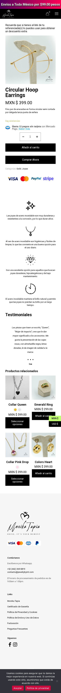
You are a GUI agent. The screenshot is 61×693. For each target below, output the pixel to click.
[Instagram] (15, 645)
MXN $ (53, 418)
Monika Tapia (13, 601)
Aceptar (18, 688)
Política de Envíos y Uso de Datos (23, 617)
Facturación (12, 623)
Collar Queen (17, 404)
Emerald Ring (43, 404)
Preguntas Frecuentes (17, 629)
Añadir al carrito (30, 147)
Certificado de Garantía (18, 606)
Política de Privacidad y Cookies (22, 612)
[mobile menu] (56, 14)
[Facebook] (9, 645)
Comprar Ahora (30, 159)
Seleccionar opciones (17, 423)
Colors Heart (43, 462)
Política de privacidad (38, 688)
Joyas (25, 168)
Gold (19, 168)
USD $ (53, 423)
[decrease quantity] (23, 136)
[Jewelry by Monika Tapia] (8, 14)
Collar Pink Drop (17, 462)
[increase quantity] (37, 136)
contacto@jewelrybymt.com (20, 572)
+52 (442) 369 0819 (16, 569)
